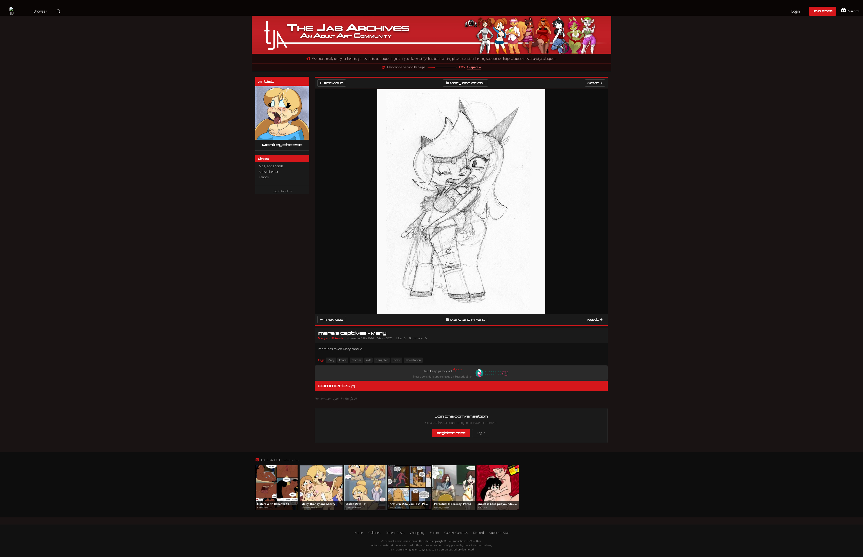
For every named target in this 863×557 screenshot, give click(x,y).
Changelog (417, 532)
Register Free (451, 433)
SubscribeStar (499, 532)
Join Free (823, 11)
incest (396, 360)
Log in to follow (282, 191)
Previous (333, 83)
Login (795, 11)
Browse (39, 11)
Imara (343, 360)
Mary (331, 360)
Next (593, 83)
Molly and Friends (271, 166)
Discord (478, 532)
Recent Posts (395, 532)
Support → (474, 67)
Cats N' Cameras (456, 532)
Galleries (374, 532)
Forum (434, 532)
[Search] (58, 11)
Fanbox (264, 177)
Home (358, 532)
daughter (382, 360)
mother (356, 360)
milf (368, 360)
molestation (413, 360)
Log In (481, 433)
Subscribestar (268, 172)
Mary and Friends (469, 83)
